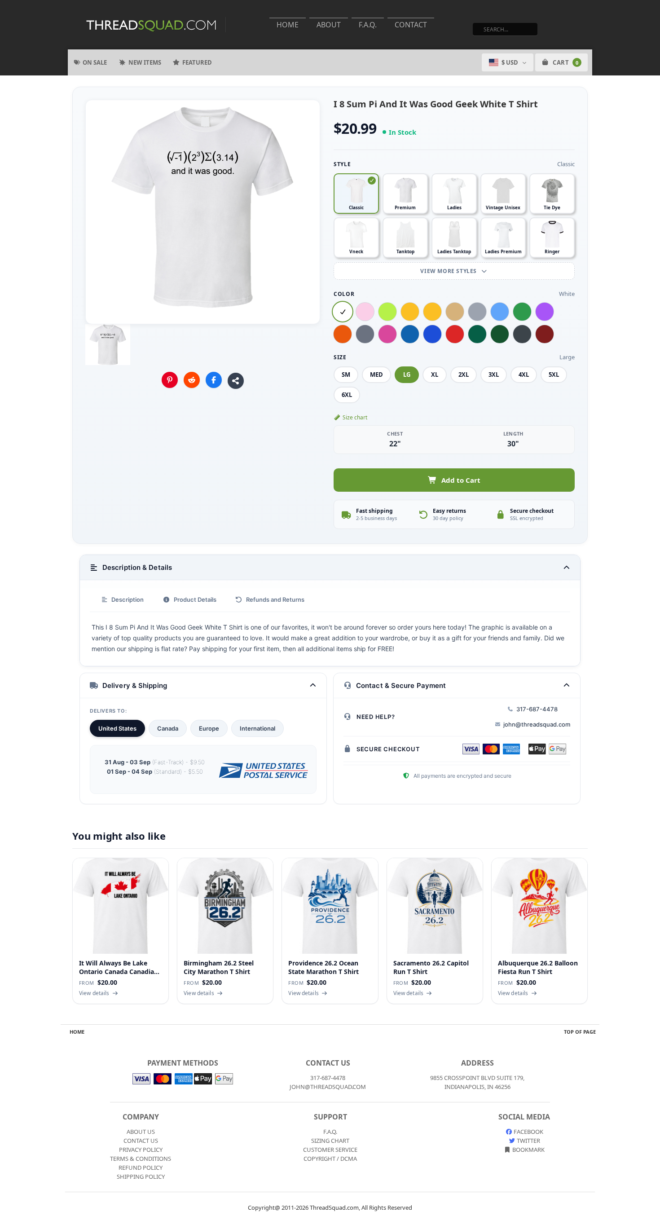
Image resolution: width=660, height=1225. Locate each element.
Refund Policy (141, 1167)
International (257, 728)
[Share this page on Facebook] (214, 380)
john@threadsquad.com (536, 724)
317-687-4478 (537, 709)
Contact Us (140, 1141)
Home (288, 25)
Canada (167, 728)
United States (117, 728)
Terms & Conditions (140, 1158)
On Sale (95, 62)
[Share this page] (236, 381)
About (329, 25)
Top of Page (580, 1031)
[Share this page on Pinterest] (170, 380)
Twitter (527, 1141)
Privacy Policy (141, 1150)
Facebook (527, 1132)
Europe (209, 728)
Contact (411, 25)
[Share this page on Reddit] (192, 380)
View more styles (449, 271)
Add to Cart (460, 480)
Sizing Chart (330, 1141)
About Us (141, 1132)
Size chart (355, 417)
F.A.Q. (368, 25)
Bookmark (528, 1150)
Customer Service (330, 1150)
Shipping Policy (141, 1176)
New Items (144, 62)
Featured (197, 62)
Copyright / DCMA (330, 1158)
